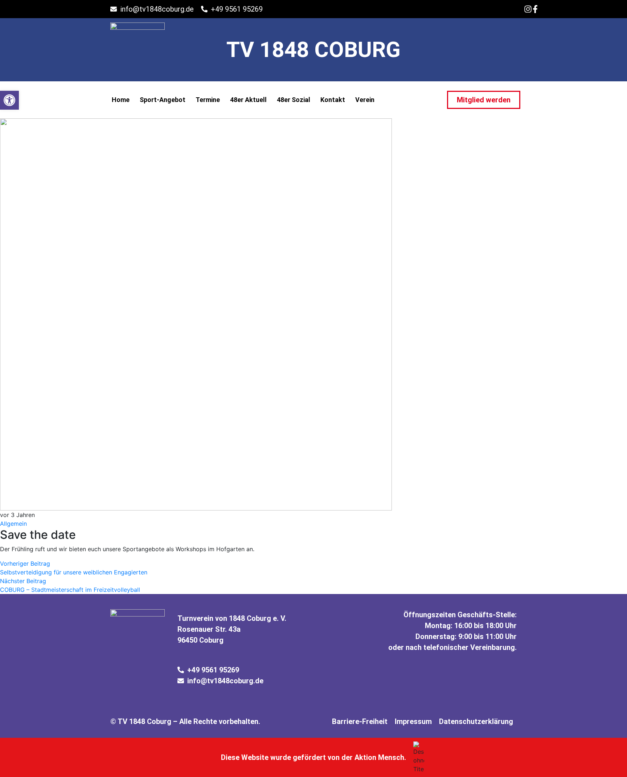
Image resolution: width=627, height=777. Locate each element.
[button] (9, 100)
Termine (208, 99)
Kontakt (332, 99)
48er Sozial (293, 99)
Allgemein (13, 523)
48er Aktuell (248, 99)
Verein (364, 99)
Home (121, 99)
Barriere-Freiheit (360, 721)
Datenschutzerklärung (476, 721)
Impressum (413, 721)
